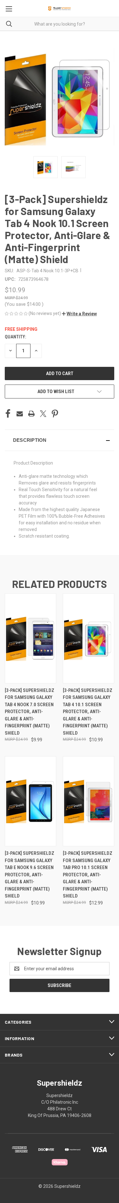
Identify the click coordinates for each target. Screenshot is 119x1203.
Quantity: (15, 336)
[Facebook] (8, 413)
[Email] (20, 413)
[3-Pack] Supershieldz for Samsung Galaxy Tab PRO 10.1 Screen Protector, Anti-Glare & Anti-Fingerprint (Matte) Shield (87, 874)
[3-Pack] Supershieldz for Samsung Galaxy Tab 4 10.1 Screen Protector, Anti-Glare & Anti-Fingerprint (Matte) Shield (87, 712)
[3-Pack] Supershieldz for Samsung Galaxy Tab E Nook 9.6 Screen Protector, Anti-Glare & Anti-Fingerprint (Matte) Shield (29, 874)
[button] (79, 313)
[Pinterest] (55, 413)
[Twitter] (43, 413)
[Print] (31, 413)
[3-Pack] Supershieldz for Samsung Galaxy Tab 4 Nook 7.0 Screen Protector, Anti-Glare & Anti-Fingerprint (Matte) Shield (29, 712)
